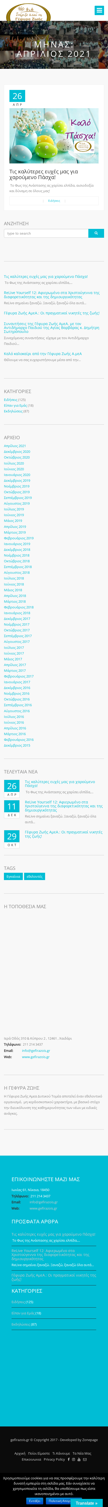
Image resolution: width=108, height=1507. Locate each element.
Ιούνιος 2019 (14, 514)
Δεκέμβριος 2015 (17, 745)
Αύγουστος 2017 (17, 641)
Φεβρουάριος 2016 (19, 739)
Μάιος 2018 (13, 590)
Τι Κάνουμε (61, 1453)
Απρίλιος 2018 (15, 595)
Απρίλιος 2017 (15, 664)
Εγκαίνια (13, 876)
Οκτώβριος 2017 (17, 630)
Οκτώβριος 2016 (17, 699)
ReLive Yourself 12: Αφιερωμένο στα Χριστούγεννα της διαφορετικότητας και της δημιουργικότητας (52, 294)
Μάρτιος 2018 (15, 601)
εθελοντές (34, 876)
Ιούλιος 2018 (14, 578)
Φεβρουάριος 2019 (19, 538)
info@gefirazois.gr (36, 1050)
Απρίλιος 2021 (15, 445)
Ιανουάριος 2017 (17, 682)
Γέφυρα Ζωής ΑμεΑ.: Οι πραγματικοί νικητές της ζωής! (52, 312)
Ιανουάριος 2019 (17, 543)
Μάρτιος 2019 (15, 532)
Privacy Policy (54, 1459)
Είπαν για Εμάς (15, 405)
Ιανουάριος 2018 (17, 613)
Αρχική (19, 1453)
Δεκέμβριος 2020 (17, 451)
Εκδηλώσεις (13, 411)
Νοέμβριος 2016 (16, 693)
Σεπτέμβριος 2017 (18, 635)
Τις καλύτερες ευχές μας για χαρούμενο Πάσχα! (43, 174)
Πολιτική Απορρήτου (64, 1501)
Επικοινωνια (31, 1459)
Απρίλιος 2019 (15, 526)
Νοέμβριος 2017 (16, 624)
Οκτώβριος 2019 (17, 492)
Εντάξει (34, 1501)
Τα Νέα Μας (82, 1453)
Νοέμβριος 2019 (16, 486)
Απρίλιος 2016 (15, 728)
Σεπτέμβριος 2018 (18, 566)
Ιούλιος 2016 (14, 716)
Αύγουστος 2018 (17, 572)
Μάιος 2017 (13, 659)
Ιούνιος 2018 (14, 584)
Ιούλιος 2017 (14, 647)
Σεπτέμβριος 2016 (18, 705)
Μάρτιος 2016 (15, 733)
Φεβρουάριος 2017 (19, 676)
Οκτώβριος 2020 (17, 457)
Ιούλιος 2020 (14, 463)
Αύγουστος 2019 (17, 503)
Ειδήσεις (54, 201)
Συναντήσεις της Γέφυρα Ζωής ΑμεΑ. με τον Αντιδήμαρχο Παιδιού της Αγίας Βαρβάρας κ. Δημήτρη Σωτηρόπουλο (51, 327)
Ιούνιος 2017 (14, 653)
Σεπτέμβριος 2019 (18, 497)
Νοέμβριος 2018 (16, 555)
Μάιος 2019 (13, 520)
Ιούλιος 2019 (14, 509)
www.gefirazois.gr (36, 1056)
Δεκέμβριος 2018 (17, 549)
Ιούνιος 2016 (14, 722)
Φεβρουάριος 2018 (19, 607)
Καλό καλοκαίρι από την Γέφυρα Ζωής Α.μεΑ (43, 353)
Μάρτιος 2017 (15, 670)
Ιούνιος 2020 (14, 469)
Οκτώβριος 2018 (17, 561)
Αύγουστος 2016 (17, 711)
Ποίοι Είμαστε (39, 1453)
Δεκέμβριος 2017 (17, 618)
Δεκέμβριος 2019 (17, 480)
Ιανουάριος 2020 (17, 474)
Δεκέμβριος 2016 (17, 687)
